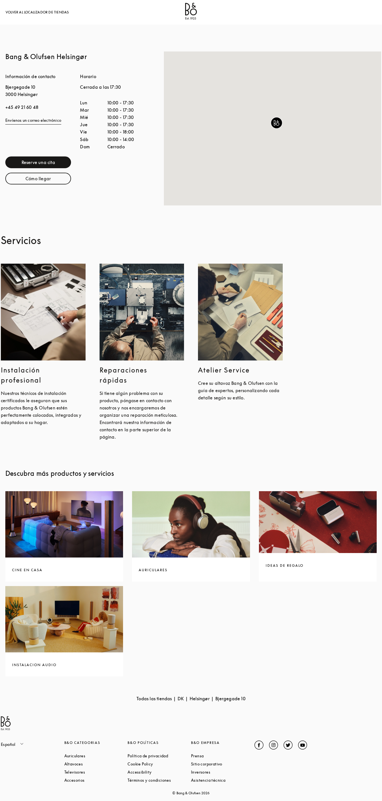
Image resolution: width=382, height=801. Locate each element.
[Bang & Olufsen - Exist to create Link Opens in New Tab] (191, 18)
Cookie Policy (159, 764)
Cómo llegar (48, 180)
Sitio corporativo (222, 764)
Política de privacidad (159, 755)
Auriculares (96, 755)
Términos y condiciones (159, 780)
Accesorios (95, 780)
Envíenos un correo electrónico (33, 120)
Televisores (96, 772)
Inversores (222, 772)
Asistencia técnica (222, 780)
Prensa (218, 755)
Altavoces (94, 764)
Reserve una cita (46, 164)
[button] (276, 123)
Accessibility (159, 772)
